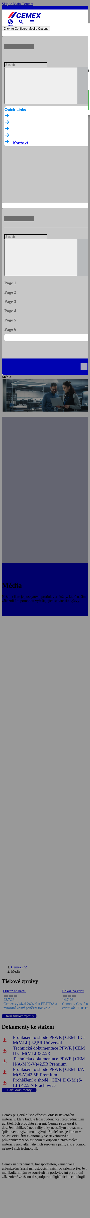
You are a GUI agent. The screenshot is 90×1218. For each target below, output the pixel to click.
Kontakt (20, 143)
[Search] (40, 85)
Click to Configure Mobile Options (26, 28)
